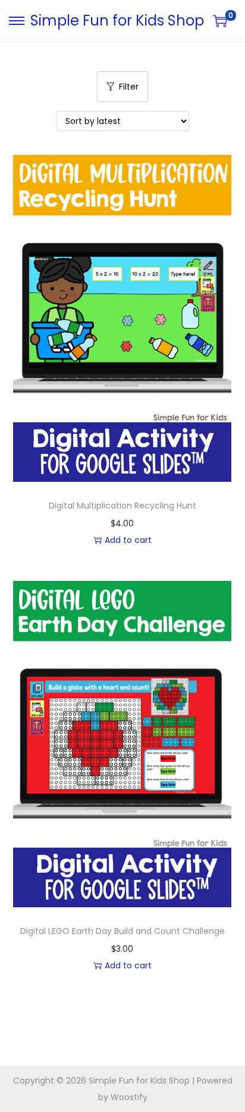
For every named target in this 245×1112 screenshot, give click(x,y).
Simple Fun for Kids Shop (117, 20)
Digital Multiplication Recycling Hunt (122, 505)
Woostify (129, 1097)
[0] (220, 21)
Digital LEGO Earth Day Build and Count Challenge (122, 931)
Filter (129, 87)
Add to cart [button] (128, 540)
